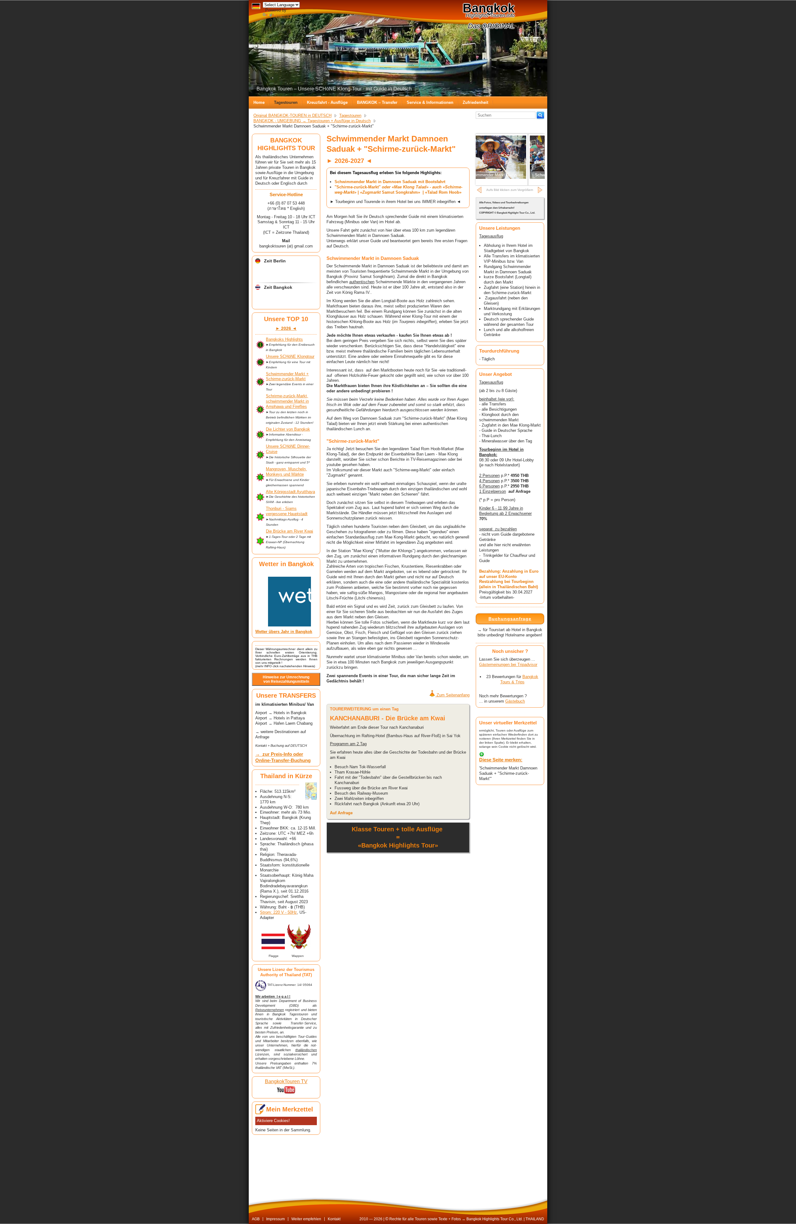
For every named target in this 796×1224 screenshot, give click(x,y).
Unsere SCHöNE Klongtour (290, 356)
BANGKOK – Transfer (377, 102)
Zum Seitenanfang (452, 695)
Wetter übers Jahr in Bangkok (283, 631)
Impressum (275, 1219)
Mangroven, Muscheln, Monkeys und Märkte (286, 472)
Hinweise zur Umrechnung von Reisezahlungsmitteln (286, 679)
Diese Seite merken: (500, 759)
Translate (283, 16)
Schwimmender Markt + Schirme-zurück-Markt (287, 376)
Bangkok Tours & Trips (519, 679)
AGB (256, 1219)
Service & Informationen (430, 102)
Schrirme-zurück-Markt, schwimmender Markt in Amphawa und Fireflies (287, 401)
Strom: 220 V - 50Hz (278, 912)
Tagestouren (286, 102)
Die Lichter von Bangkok (288, 429)
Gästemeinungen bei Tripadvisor (508, 664)
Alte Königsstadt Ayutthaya (290, 491)
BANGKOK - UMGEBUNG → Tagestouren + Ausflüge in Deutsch (312, 120)
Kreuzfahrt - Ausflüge (327, 102)
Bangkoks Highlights (284, 339)
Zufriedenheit (475, 102)
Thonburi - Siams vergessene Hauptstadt (287, 511)
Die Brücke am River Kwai (289, 531)
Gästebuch (515, 701)
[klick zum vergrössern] (311, 791)
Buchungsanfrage (509, 618)
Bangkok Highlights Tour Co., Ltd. (494, 1219)
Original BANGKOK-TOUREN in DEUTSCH (292, 115)
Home (259, 102)
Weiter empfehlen (306, 1219)
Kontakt (334, 1219)
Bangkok (489, 8)
